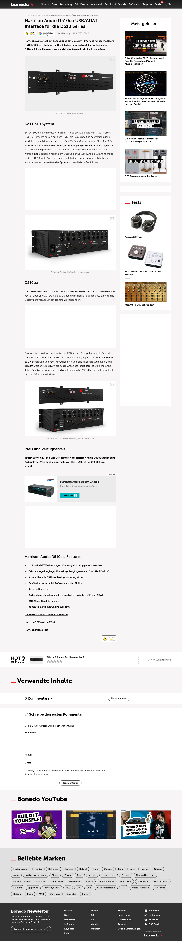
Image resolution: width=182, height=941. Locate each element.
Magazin (147, 4)
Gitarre (45, 4)
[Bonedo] (22, 4)
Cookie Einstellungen (129, 929)
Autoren (122, 924)
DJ (76, 4)
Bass (54, 4)
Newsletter (28, 929)
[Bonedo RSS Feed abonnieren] (169, 4)
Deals (157, 4)
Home (27, 15)
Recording (65, 4)
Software (134, 4)
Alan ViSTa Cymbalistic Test (139, 305)
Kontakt (122, 910)
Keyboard (96, 4)
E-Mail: (28, 762)
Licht (113, 4)
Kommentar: (31, 732)
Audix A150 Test (133, 237)
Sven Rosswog (63, 33)
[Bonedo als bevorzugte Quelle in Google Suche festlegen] (46, 33)
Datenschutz (124, 919)
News (46, 15)
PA (106, 4)
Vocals (122, 4)
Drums (84, 4)
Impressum (124, 915)
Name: (28, 755)
